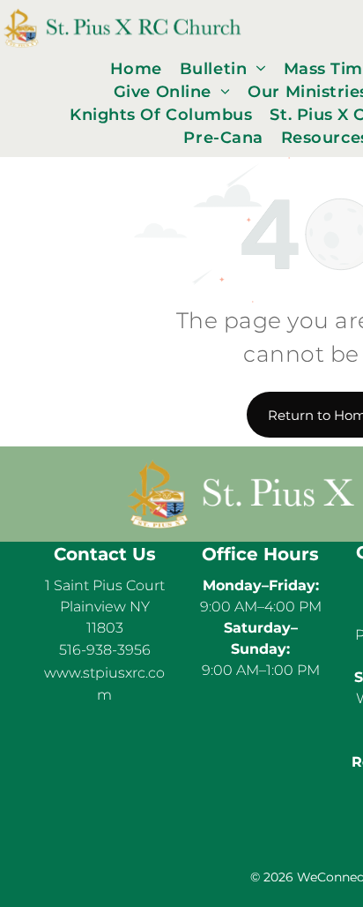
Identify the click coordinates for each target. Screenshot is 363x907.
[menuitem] (136, 68)
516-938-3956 (105, 649)
